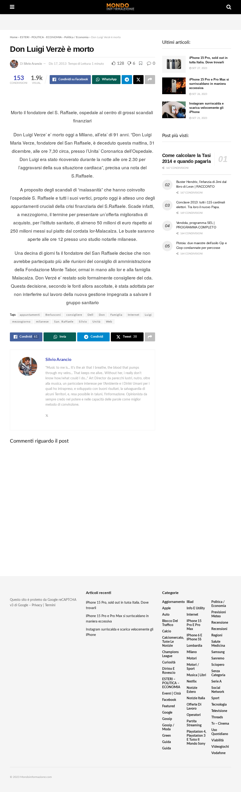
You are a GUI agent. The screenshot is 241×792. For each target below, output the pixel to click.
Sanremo (217, 658)
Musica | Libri (196, 675)
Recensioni (219, 629)
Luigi (148, 314)
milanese (42, 321)
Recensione (219, 622)
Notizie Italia (196, 698)
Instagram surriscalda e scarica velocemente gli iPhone (206, 108)
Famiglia (116, 314)
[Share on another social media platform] (150, 79)
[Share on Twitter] (138, 79)
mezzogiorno (21, 321)
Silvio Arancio (33, 63)
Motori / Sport (193, 667)
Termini (50, 605)
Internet (133, 314)
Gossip (167, 719)
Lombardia (194, 645)
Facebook (169, 700)
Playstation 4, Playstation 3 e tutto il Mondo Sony (196, 737)
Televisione (219, 711)
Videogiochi (220, 746)
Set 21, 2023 (199, 118)
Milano (192, 652)
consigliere (74, 314)
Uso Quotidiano (219, 732)
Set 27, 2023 (199, 68)
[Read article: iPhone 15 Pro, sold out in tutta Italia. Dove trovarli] (174, 64)
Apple (166, 608)
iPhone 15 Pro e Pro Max (194, 625)
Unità (96, 321)
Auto (165, 614)
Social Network (217, 690)
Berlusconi (53, 314)
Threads (217, 717)
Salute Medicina (218, 643)
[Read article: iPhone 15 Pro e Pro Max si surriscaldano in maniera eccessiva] (174, 85)
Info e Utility (196, 608)
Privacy (37, 605)
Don (102, 314)
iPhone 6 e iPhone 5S (194, 637)
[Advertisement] (120, 21)
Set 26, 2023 (199, 94)
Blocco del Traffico (170, 623)
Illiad (190, 602)
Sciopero (217, 665)
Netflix (192, 681)
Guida (166, 742)
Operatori (194, 715)
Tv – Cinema (220, 723)
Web (109, 321)
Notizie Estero (192, 690)
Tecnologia (219, 704)
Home (13, 37)
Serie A (216, 681)
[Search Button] (228, 7)
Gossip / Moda (168, 727)
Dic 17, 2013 (58, 63)
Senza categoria (218, 673)
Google (167, 712)
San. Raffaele (63, 321)
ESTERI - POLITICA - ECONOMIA (41, 37)
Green (166, 735)
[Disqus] (82, 506)
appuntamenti (30, 314)
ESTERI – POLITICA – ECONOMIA (171, 683)
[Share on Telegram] (127, 79)
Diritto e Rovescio (168, 671)
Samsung (218, 652)
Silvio (83, 321)
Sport (215, 698)
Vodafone (218, 753)
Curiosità (168, 662)
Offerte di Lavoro (194, 706)
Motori (192, 658)
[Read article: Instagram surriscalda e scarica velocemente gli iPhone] (174, 109)
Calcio (166, 631)
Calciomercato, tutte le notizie (173, 641)
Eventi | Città (171, 693)
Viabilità (217, 740)
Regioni (216, 635)
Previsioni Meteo (218, 614)
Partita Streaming (194, 723)
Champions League (170, 654)
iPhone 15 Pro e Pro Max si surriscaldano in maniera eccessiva (209, 84)
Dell (90, 314)
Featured (168, 706)
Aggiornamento (173, 602)
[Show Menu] (12, 7)
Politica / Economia (76, 37)
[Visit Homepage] (120, 7)
